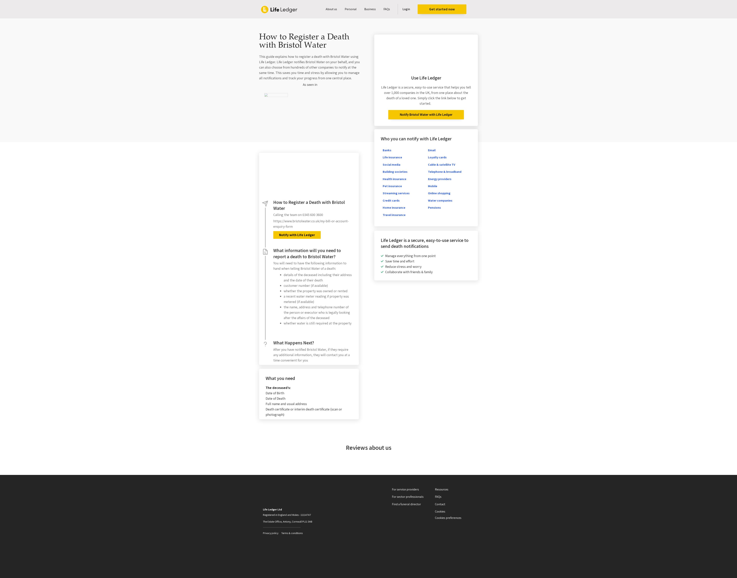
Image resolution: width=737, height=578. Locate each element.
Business (370, 9)
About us (331, 9)
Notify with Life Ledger (297, 235)
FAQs (386, 9)
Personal (351, 9)
